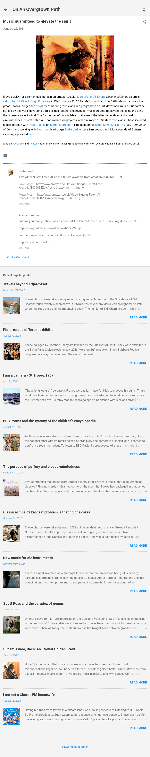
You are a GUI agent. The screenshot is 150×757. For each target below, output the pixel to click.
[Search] (144, 11)
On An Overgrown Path (36, 9)
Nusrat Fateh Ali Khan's (90, 96)
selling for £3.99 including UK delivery (26, 101)
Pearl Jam (43, 129)
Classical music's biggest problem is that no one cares (46, 512)
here (31, 134)
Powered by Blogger (75, 747)
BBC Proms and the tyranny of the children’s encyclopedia (49, 421)
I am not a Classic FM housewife (29, 695)
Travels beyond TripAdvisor (25, 284)
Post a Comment (18, 257)
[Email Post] (5, 157)
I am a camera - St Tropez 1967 (28, 375)
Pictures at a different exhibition (29, 330)
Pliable (23, 171)
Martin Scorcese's (61, 125)
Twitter (33, 143)
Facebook (18, 143)
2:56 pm (24, 204)
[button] (144, 22)
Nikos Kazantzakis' (107, 125)
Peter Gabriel (37, 125)
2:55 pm (24, 248)
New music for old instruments (28, 558)
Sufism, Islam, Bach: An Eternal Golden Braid (39, 649)
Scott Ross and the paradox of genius (33, 603)
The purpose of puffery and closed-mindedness (41, 466)
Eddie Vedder (73, 129)
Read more (138, 317)
